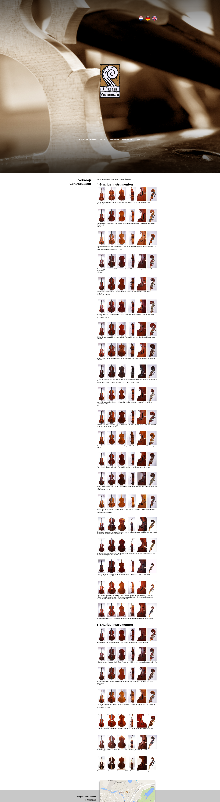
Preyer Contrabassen (88, 139)
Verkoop (103, 139)
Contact (138, 139)
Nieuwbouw (127, 139)
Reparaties (114, 139)
